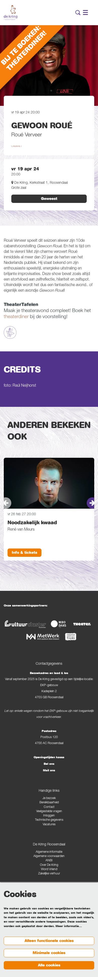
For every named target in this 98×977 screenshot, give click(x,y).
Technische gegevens (49, 820)
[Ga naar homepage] (10, 12)
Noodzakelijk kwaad (32, 522)
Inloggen (49, 815)
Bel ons (49, 764)
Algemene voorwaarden (49, 856)
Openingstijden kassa (49, 757)
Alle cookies (49, 965)
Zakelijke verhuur (49, 873)
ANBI (49, 860)
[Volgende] (92, 503)
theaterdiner (16, 317)
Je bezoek (49, 798)
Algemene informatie (49, 852)
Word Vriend (49, 869)
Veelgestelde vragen (49, 811)
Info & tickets (24, 552)
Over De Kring (49, 865)
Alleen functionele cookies (49, 940)
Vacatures (49, 824)
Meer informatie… (69, 926)
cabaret (16, 146)
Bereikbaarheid (49, 802)
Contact (49, 807)
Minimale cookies (49, 952)
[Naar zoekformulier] (78, 12)
